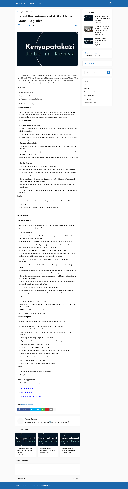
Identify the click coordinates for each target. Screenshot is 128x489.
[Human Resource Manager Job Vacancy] (70, 439)
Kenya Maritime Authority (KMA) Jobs (47, 449)
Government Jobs (89, 95)
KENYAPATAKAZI (25, 3)
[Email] (51, 409)
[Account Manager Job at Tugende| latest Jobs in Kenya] (26, 439)
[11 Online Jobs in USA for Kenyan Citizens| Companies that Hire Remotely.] (89, 29)
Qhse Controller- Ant (26, 392)
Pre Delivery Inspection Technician (31, 396)
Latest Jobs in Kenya (28, 12)
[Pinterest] (47, 409)
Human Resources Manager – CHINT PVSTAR (101, 40)
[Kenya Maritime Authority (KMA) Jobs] (48, 439)
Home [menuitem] (40, 3)
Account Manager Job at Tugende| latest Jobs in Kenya (25, 450)
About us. (87, 85)
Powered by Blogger (92, 53)
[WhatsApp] (43, 409)
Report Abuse (90, 63)
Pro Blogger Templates (29, 485)
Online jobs (87, 99)
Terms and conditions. (90, 92)
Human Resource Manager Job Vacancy (69, 449)
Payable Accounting (26, 388)
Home (19, 12)
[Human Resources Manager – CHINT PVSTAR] (89, 41)
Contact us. (87, 88)
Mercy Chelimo (31, 419)
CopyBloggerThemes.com (44, 485)
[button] (110, 3)
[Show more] (54, 409)
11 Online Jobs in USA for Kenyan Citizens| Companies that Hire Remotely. (102, 29)
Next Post (75, 478)
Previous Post (21, 478)
